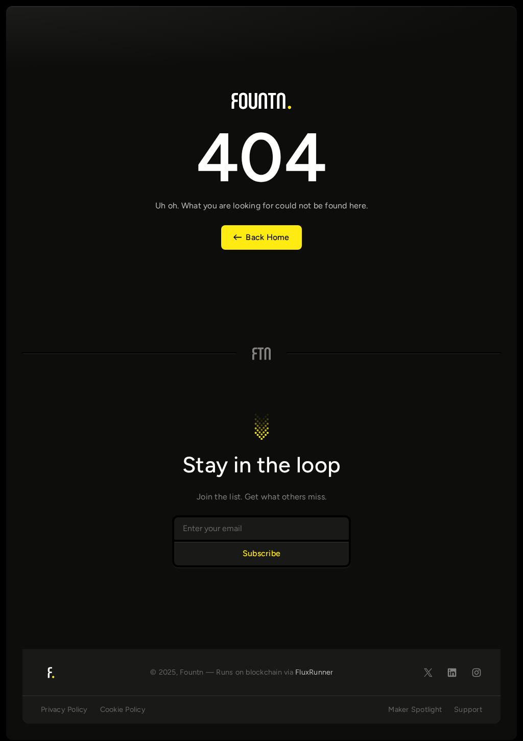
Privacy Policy (64, 709)
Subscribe (261, 553)
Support (468, 709)
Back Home (267, 237)
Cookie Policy (123, 709)
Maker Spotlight (415, 709)
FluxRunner (314, 672)
